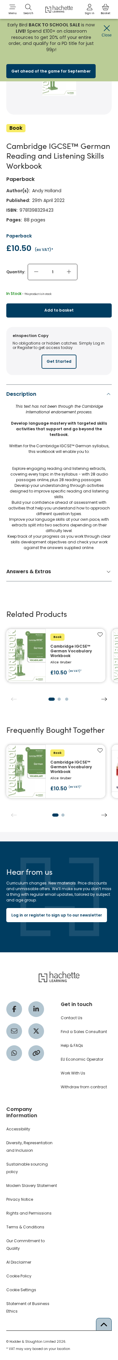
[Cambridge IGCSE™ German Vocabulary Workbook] (55, 655)
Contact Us (71, 1017)
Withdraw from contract (84, 1087)
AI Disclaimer (18, 1262)
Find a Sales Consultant (84, 1031)
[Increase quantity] (69, 272)
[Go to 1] (51, 699)
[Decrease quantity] (36, 272)
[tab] (59, 472)
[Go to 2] (59, 699)
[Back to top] (104, 1324)
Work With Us (73, 1073)
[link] (89, 9)
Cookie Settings (21, 1289)
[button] (12, 9)
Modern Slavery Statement (31, 1185)
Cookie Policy (18, 1276)
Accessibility (18, 1129)
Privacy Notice (19, 1199)
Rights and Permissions (29, 1213)
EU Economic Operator (82, 1059)
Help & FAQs (72, 1045)
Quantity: (15, 271)
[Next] (104, 699)
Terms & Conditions (25, 1227)
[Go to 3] (66, 699)
